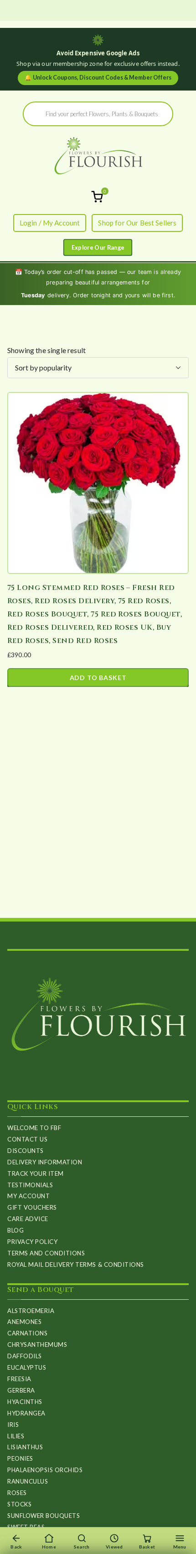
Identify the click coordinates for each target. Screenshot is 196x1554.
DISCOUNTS (25, 1150)
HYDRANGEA (26, 1413)
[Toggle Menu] (97, 247)
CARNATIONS (27, 1333)
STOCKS (19, 1504)
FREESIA (19, 1379)
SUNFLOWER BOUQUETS (43, 1515)
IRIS (13, 1424)
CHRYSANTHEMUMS (37, 1344)
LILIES (15, 1436)
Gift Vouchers (32, 1207)
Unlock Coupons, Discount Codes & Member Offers (98, 77)
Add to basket (98, 677)
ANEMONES (24, 1321)
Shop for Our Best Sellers (137, 223)
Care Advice (27, 1218)
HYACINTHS (24, 1401)
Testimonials (30, 1185)
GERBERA (21, 1390)
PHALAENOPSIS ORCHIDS (45, 1470)
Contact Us (27, 1139)
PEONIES (20, 1458)
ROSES (17, 1492)
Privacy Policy (32, 1241)
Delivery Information (44, 1162)
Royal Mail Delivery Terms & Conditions (75, 1264)
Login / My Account (50, 223)
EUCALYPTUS (26, 1367)
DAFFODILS (24, 1356)
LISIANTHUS (25, 1447)
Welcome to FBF (34, 1127)
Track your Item (35, 1173)
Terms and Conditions (46, 1253)
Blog (15, 1230)
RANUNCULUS (27, 1481)
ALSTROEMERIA (30, 1310)
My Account (28, 1196)
